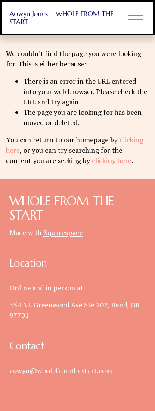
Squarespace (63, 232)
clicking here (111, 160)
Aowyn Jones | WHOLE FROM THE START (61, 17)
